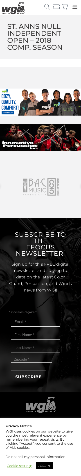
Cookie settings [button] (19, 466)
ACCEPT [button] (44, 465)
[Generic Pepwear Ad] (40, 114)
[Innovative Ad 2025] (40, 150)
